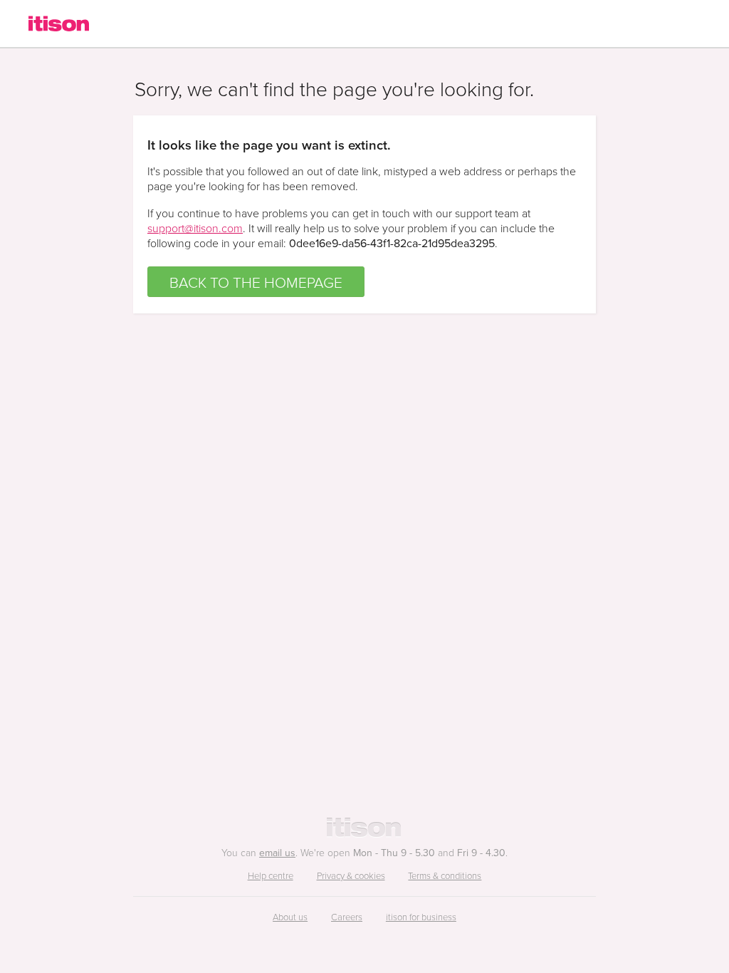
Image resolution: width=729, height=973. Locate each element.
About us (290, 916)
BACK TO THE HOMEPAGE (255, 281)
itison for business (421, 916)
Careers (346, 916)
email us (277, 852)
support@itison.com (195, 228)
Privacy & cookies (351, 875)
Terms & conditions (444, 875)
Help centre (270, 875)
